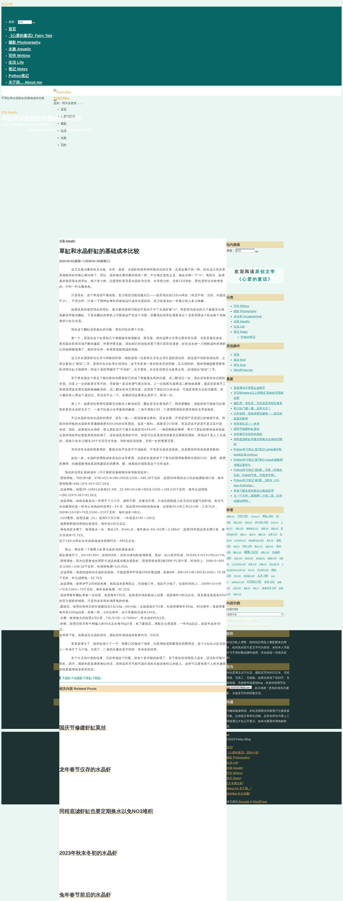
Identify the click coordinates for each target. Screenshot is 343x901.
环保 (239, 528)
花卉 (269, 582)
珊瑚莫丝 (252, 528)
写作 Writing (241, 306)
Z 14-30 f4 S (239, 564)
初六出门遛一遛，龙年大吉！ (252, 408)
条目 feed (240, 359)
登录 (236, 354)
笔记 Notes (241, 331)
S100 (274, 522)
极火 (259, 546)
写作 (247, 546)
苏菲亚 (249, 576)
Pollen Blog (61, 98)
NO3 (249, 558)
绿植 (264, 528)
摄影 (251, 552)
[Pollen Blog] (62, 92)
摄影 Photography (245, 311)
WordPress (256, 540)
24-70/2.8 (240, 540)
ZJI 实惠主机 (235, 783)
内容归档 (232, 609)
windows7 (238, 582)
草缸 (89, 677)
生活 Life (239, 326)
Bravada (243, 801)
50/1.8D (274, 564)
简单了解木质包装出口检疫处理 (254, 490)
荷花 (236, 546)
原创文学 (269, 588)
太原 (237, 588)
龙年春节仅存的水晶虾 (248, 434)
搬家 (247, 588)
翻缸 (262, 534)
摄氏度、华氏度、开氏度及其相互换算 (258, 403)
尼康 (231, 516)
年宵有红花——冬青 (246, 423)
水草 (272, 534)
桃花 (252, 534)
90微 (263, 564)
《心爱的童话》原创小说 (242, 752)
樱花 (237, 552)
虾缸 (98, 677)
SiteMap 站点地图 (238, 793)
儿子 (262, 575)
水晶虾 (78, 677)
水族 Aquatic (9, 112)
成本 (67, 677)
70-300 (263, 570)
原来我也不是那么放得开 (249, 387)
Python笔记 (248, 336)
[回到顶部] (228, 735)
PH (237, 576)
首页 (229, 747)
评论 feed (240, 365)
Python (255, 516)
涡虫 (274, 528)
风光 (269, 546)
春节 (270, 540)
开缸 (237, 522)
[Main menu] (55, 100)
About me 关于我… (239, 788)
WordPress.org (243, 370)
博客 (265, 552)
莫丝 (237, 594)
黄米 (256, 588)
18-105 (261, 522)
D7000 (254, 581)
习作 (242, 516)
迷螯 (252, 564)
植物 (272, 558)
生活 (238, 558)
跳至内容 (7, 3)
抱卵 (243, 534)
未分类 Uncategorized (248, 316)
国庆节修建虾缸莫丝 (246, 428)
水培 (248, 522)
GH (251, 570)
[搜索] (34, 22)
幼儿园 (260, 558)
